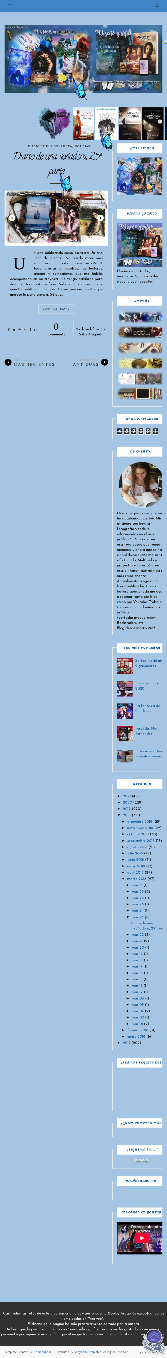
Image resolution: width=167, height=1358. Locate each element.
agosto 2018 (137, 847)
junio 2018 (135, 860)
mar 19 (137, 954)
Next (100, 218)
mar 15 (137, 979)
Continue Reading (56, 308)
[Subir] (154, 1343)
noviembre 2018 (140, 828)
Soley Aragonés (91, 334)
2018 (127, 815)
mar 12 (137, 992)
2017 (126, 1043)
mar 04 (138, 1011)
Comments (56, 328)
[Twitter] (140, 1161)
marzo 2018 (136, 879)
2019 (127, 809)
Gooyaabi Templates (87, 1352)
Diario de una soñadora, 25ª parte (56, 165)
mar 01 (137, 1024)
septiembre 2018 (141, 841)
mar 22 (138, 935)
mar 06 (138, 998)
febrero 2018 (137, 1030)
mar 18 (137, 960)
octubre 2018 (138, 834)
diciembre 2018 (139, 822)
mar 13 (137, 986)
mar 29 (138, 892)
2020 (127, 802)
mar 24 (138, 911)
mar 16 (137, 973)
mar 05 (138, 1005)
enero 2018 (136, 1036)
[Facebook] (137, 1161)
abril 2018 (135, 872)
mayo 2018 (136, 866)
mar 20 (138, 947)
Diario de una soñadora (50, 146)
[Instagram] (143, 1161)
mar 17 (137, 966)
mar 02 (138, 1017)
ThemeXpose (42, 1352)
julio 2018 (135, 853)
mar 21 (137, 941)
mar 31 (137, 885)
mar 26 (138, 904)
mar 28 (138, 898)
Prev (12, 218)
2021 (127, 796)
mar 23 (138, 917)
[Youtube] (147, 1161)
